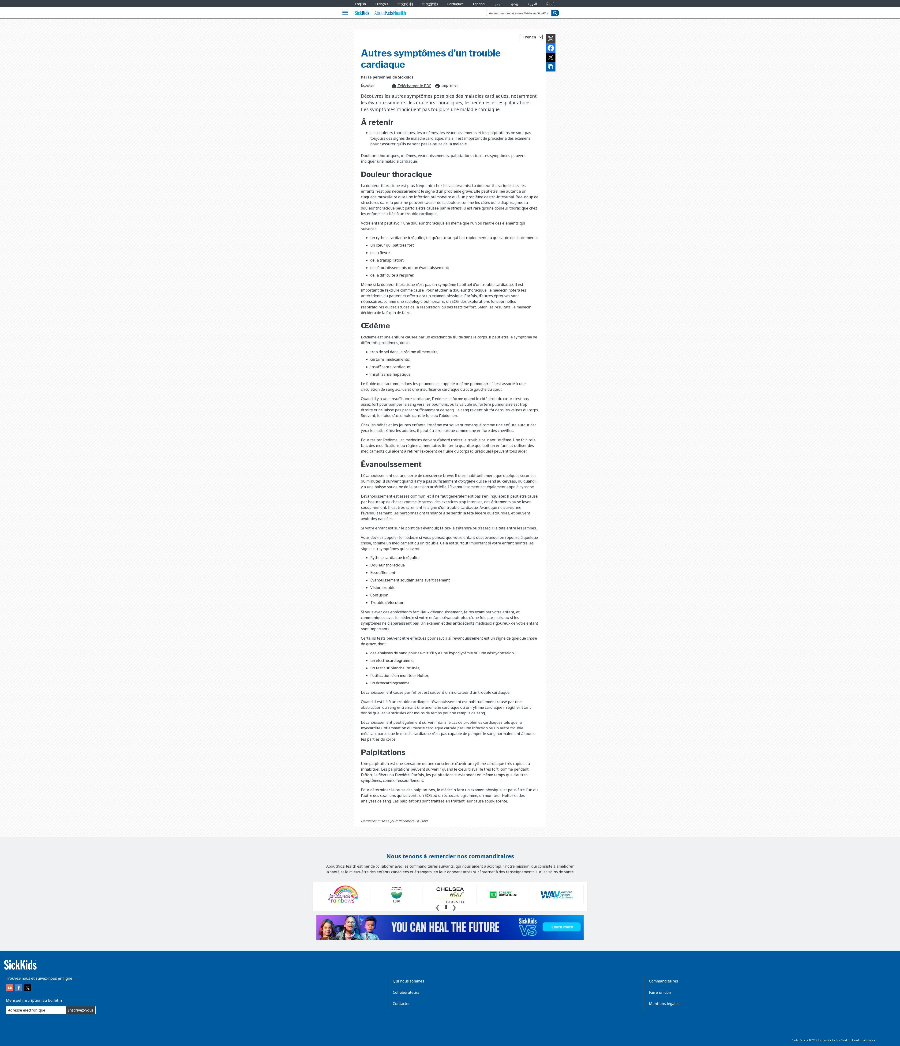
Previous (437, 907)
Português (455, 4)
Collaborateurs (406, 992)
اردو (498, 4)
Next (454, 907)
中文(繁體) (430, 4)
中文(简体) (405, 4)
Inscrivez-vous (81, 1010)
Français (381, 4)
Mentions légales (664, 1003)
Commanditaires (663, 981)
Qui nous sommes (408, 981)
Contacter (401, 1003)
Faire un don (660, 992)
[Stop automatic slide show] (446, 907)
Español (479, 4)
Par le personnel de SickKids (387, 77)
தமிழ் (514, 4)
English (360, 4)
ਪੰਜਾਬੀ (550, 4)
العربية (532, 4)
